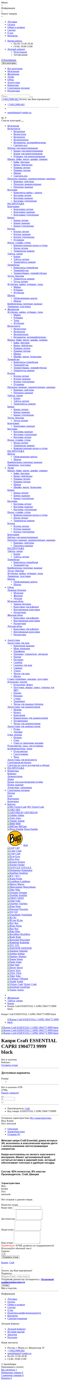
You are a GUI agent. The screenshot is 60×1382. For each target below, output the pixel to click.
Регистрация (20, 52)
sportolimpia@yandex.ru (19, 112)
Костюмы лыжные (23, 198)
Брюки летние (21, 220)
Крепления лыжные (24, 645)
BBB (18, 823)
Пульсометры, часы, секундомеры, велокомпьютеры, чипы (25, 747)
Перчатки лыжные (23, 187)
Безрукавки (13, 206)
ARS (17, 809)
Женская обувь (15, 615)
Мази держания (22, 648)
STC (17, 945)
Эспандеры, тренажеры (19, 787)
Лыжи (10, 779)
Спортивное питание (18, 88)
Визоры (18, 737)
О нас (10, 33)
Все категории (15, 68)
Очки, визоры (14, 734)
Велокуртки (20, 134)
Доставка (12, 21)
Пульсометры (21, 751)
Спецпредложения (17, 1318)
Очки (16, 740)
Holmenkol (26, 870)
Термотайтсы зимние (25, 262)
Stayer (20, 967)
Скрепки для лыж (23, 665)
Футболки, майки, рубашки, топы (25, 284)
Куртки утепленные (24, 237)
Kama (19, 878)
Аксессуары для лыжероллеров (23, 707)
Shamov (22, 956)
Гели (9, 795)
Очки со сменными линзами (28, 743)
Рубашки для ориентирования (29, 156)
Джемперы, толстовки (19, 306)
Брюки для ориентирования (28, 151)
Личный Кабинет (16, 1329)
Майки (17, 287)
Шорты (11, 295)
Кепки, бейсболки (23, 164)
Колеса (17, 712)
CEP (17, 848)
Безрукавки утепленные (26, 214)
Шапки (17, 173)
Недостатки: (7, 1229)
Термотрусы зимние (24, 278)
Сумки (17, 698)
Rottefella (24, 942)
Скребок (18, 662)
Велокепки (19, 131)
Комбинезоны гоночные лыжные (24, 303)
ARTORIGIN (31, 812)
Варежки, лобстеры (24, 181)
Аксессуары (13, 82)
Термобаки (19, 701)
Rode (18, 937)
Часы (16, 757)
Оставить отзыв (9, 1065)
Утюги (17, 670)
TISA (19, 973)
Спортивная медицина (19, 762)
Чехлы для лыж (22, 673)
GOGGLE (26, 867)
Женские (18, 595)
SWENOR (26, 948)
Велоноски (19, 137)
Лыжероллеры (14, 776)
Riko (17, 931)
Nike (17, 889)
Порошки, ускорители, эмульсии (31, 654)
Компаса (11, 773)
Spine (19, 962)
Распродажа (13, 90)
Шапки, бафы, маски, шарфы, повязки (27, 159)
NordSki (23, 895)
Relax (19, 926)
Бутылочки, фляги (23, 684)
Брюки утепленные (24, 226)
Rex (16, 928)
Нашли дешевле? (10, 1092)
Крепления (19, 715)
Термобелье (13, 264)
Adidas (20, 815)
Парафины (19, 651)
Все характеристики (40, 1118)
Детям (10, 77)
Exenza (21, 862)
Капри (17, 256)
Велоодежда (13, 128)
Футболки (19, 292)
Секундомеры (21, 754)
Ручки (17, 729)
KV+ (18, 875)
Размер (4, 1078)
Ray (16, 923)
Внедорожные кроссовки (27, 609)
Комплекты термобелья (26, 267)
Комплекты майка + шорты (28, 192)
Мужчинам (13, 71)
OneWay (23, 903)
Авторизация (20, 54)
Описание (12, 1128)
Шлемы (18, 709)
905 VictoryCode (35, 807)
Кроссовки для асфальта (26, 606)
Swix (18, 970)
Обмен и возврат (16, 27)
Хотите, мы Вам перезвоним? (34, 99)
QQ (16, 912)
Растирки (18, 659)
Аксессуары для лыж (18, 643)
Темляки (18, 732)
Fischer (21, 864)
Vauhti (20, 981)
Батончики (13, 801)
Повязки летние (22, 167)
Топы (16, 320)
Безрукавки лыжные (24, 212)
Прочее (17, 656)
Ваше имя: (6, 1207)
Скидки (11, 30)
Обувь (10, 79)
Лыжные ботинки (16, 590)
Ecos (17, 856)
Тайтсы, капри (15, 253)
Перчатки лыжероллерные (27, 184)
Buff (25, 845)
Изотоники (13, 798)
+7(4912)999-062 (16, 104)
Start (17, 964)
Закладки (12, 1334)
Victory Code (30, 984)
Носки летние (21, 248)
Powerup (23, 909)
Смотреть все (21, 145)
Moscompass (29, 887)
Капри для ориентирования (28, 153)
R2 (14, 917)
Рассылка (12, 1337)
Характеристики (16, 1131)
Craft (17, 853)
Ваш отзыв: (7, 1242)
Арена (20, 989)
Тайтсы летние (21, 259)
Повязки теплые (22, 170)
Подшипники (21, 720)
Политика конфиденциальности (24, 1313)
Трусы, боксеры (15, 276)
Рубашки (18, 290)
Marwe (20, 884)
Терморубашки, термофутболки (30, 273)
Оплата (11, 24)
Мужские (18, 593)
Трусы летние (21, 281)
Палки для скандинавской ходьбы (25, 782)
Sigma (20, 959)
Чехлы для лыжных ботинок (28, 704)
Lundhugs (25, 881)
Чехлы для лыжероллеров (27, 723)
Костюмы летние (22, 195)
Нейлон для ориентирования (22, 148)
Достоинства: (8, 1219)
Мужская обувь (15, 601)
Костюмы (12, 189)
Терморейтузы (21, 270)
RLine (20, 920)
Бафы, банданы (22, 162)
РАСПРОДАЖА (15, 203)
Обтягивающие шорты (25, 298)
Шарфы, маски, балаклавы (27, 356)
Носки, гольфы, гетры (19, 242)
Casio (19, 850)
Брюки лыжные (22, 223)
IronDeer (23, 873)
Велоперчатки (21, 139)
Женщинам (13, 74)
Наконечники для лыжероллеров (31, 718)
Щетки (17, 676)
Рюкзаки (18, 695)
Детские (18, 598)
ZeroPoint (25, 987)
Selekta (21, 953)
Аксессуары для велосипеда (22, 759)
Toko (18, 976)
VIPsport (23, 978)
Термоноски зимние (24, 251)
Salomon (23, 951)
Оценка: (5, 1251)
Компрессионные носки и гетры (31, 245)
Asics (18, 818)
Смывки (18, 668)
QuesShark (26, 914)
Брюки (10, 217)
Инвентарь (13, 85)
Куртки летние (21, 231)
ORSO (20, 898)
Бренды (11, 804)
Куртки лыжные (22, 234)
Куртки (11, 228)
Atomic (21, 821)
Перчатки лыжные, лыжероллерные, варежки (31, 178)
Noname (23, 892)
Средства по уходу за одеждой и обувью (28, 765)
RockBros (25, 934)
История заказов (16, 1331)
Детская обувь (14, 626)
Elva (17, 859)
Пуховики (19, 239)
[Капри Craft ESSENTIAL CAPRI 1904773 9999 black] (33, 1022)
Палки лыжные (15, 784)
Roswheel (25, 939)
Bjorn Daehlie (31, 829)
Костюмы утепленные (25, 201)
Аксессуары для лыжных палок (23, 726)
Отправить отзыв (10, 1257)
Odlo (17, 901)
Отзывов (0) (13, 1134)
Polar (18, 906)
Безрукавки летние (23, 209)
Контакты (12, 35)
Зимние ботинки (22, 604)
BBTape (23, 826)
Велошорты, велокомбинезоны (30, 142)
